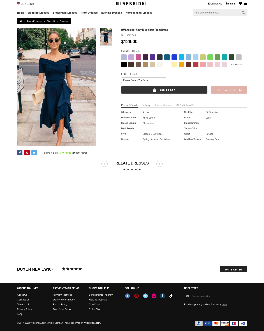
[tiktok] (171, 295)
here (224, 304)
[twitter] (145, 295)
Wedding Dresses (38, 12)
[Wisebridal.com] (21, 21)
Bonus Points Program (101, 294)
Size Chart (94, 304)
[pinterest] (136, 295)
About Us (22, 294)
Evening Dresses (111, 12)
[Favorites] (239, 3)
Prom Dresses (89, 12)
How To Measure (98, 299)
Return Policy (60, 304)
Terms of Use (24, 304)
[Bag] (245, 3)
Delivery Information (64, 299)
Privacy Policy (24, 309)
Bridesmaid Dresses (65, 12)
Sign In (231, 3)
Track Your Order (62, 309)
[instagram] (154, 295)
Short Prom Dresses (58, 21)
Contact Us (216, 3)
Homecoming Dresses (139, 12)
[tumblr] (162, 295)
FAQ (19, 314)
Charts (136, 51)
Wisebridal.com (92, 322)
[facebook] (127, 295)
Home (20, 12)
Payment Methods (62, 294)
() (79, 152)
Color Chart (95, 309)
